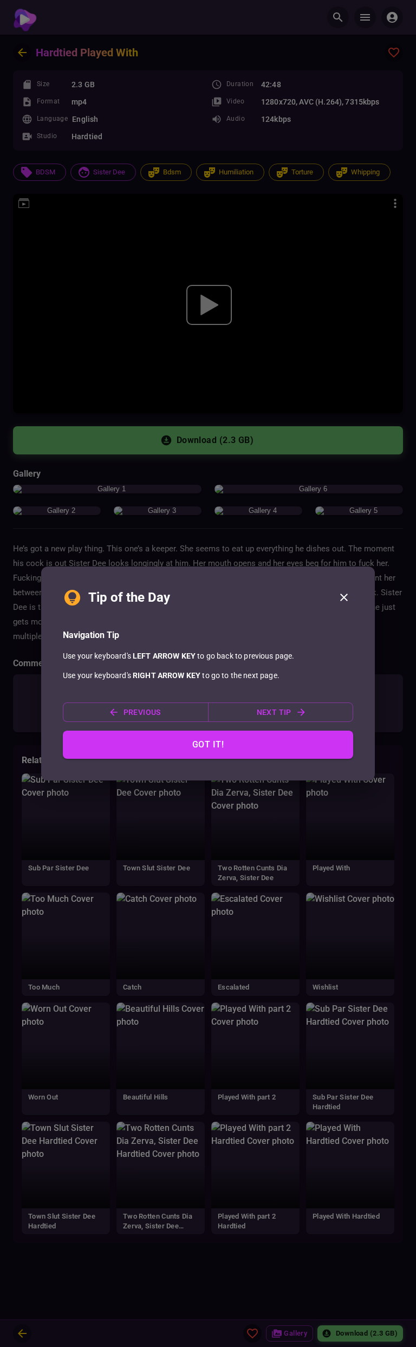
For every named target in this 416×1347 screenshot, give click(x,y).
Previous (142, 712)
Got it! (208, 744)
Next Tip (274, 712)
